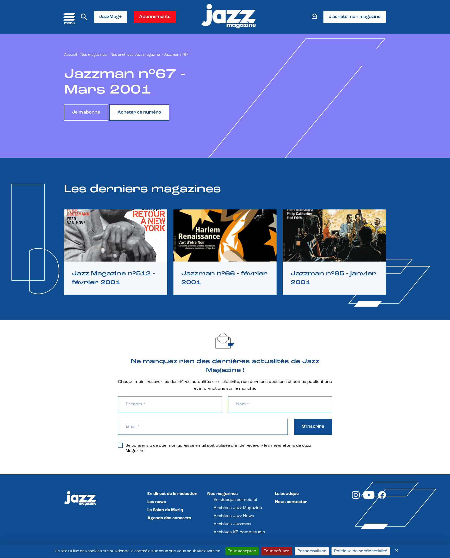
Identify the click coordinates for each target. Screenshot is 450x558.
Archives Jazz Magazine (238, 508)
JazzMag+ (110, 17)
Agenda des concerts (169, 518)
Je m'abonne (86, 112)
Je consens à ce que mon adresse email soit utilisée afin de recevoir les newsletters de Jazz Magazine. (218, 448)
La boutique (287, 494)
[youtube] (368, 498)
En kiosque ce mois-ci (235, 500)
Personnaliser (311, 551)
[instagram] (356, 498)
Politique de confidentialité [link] (360, 551)
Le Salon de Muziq (165, 510)
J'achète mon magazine (354, 17)
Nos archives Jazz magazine (135, 55)
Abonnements (155, 17)
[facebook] (382, 498)
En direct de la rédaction (172, 494)
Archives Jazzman (232, 524)
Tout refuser (277, 551)
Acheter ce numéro (139, 112)
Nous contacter (291, 502)
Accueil (70, 55)
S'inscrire (313, 426)
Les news (156, 502)
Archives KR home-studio (239, 532)
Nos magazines (222, 494)
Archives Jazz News (234, 516)
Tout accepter (242, 551)
